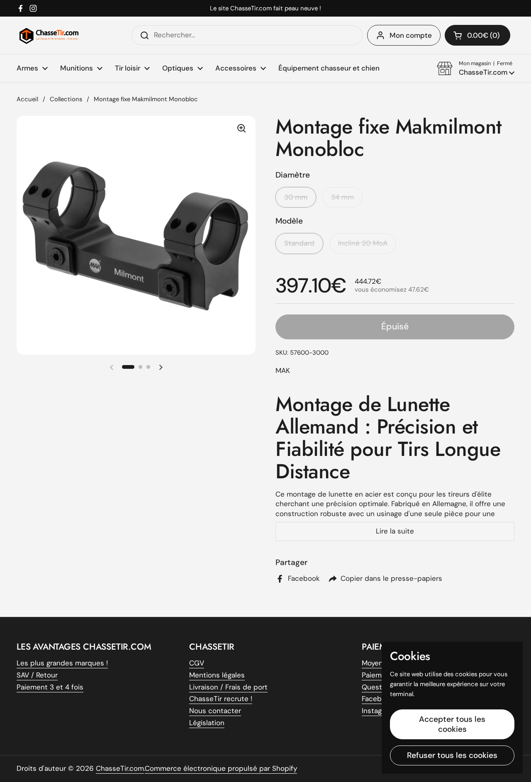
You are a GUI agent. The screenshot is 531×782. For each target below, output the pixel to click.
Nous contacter (215, 710)
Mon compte (411, 35)
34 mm (342, 197)
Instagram (378, 710)
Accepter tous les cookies (452, 724)
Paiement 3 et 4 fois (50, 687)
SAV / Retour (37, 675)
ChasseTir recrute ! (220, 698)
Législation (206, 722)
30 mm (295, 197)
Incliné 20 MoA (362, 243)
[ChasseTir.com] (49, 35)
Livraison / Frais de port (228, 687)
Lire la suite (395, 531)
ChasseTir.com (120, 768)
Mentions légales (217, 675)
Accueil (27, 99)
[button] (475, 68)
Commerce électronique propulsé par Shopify (221, 768)
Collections (66, 99)
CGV (196, 663)
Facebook (378, 698)
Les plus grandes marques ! (62, 663)
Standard (299, 243)
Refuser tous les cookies (452, 755)
